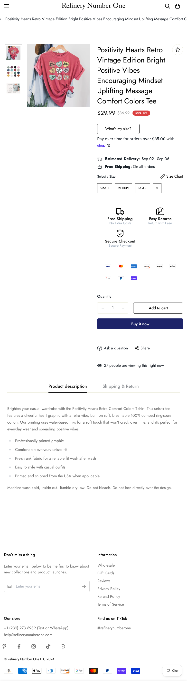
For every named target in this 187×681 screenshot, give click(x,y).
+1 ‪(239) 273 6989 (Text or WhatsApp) (36, 628)
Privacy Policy (108, 588)
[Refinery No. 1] (93, 6)
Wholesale (106, 565)
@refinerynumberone (114, 628)
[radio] (104, 188)
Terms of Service (110, 604)
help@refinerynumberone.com (28, 635)
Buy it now (140, 324)
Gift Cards (105, 573)
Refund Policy (108, 596)
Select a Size (106, 176)
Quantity (104, 296)
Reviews (103, 581)
